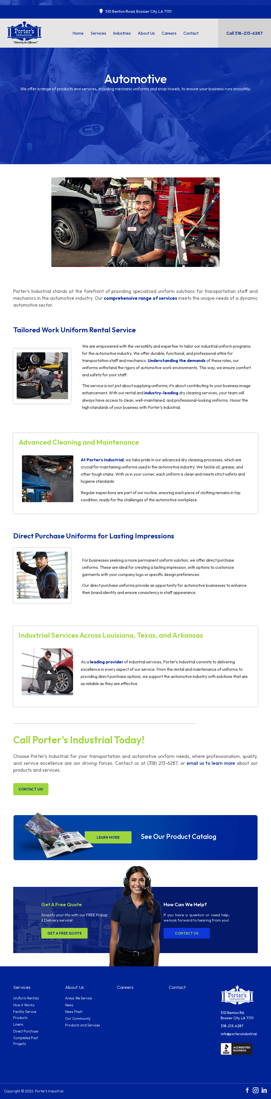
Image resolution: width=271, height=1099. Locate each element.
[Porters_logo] (24, 32)
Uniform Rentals (26, 998)
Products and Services (82, 1025)
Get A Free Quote (64, 933)
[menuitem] (78, 33)
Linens (18, 1024)
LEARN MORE (108, 837)
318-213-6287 (232, 1026)
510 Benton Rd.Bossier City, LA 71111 (237, 1015)
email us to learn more (211, 763)
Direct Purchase (25, 1031)
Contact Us (186, 933)
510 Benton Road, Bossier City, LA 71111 (138, 11)
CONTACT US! (31, 789)
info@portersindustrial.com (239, 1034)
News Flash (74, 1011)
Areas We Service (78, 998)
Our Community (78, 1018)
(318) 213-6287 (162, 763)
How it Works (23, 1005)
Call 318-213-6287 (244, 33)
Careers (125, 987)
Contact (177, 987)
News (69, 1005)
